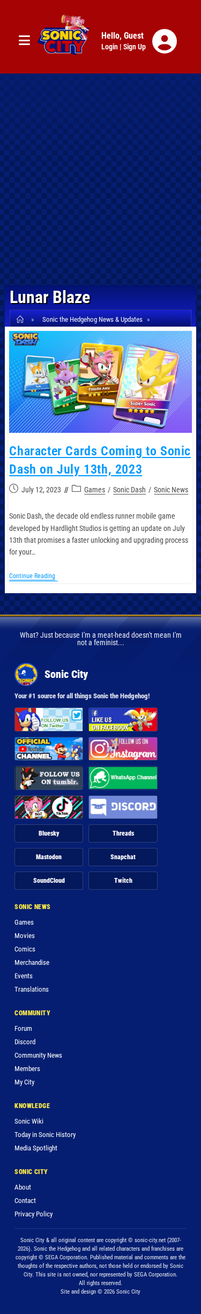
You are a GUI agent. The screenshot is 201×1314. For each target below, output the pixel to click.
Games (94, 489)
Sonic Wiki (28, 1121)
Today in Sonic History (45, 1135)
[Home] (22, 319)
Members (27, 1069)
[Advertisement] (100, 179)
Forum (23, 1028)
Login (109, 46)
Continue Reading (33, 576)
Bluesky (49, 833)
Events (23, 976)
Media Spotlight (35, 1148)
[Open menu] (24, 41)
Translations (31, 989)
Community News (38, 1055)
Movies (24, 936)
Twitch (123, 880)
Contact (25, 1201)
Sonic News (171, 489)
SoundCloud (49, 880)
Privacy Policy (33, 1214)
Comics (24, 949)
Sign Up (134, 46)
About (22, 1187)
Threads (123, 833)
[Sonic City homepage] (63, 41)
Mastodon (49, 857)
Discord (24, 1042)
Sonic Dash (129, 489)
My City (24, 1082)
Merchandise (31, 962)
